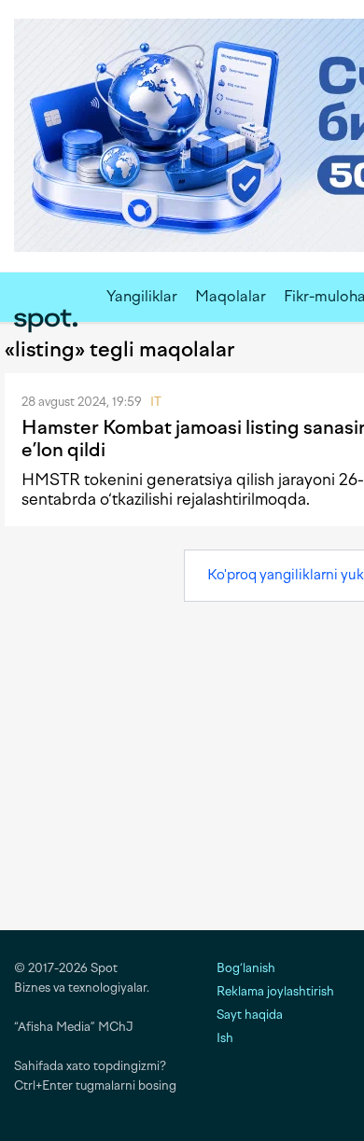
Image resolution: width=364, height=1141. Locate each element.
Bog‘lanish (246, 968)
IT (155, 402)
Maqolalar (230, 296)
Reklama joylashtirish (275, 991)
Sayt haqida (250, 1015)
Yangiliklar (141, 296)
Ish (225, 1038)
